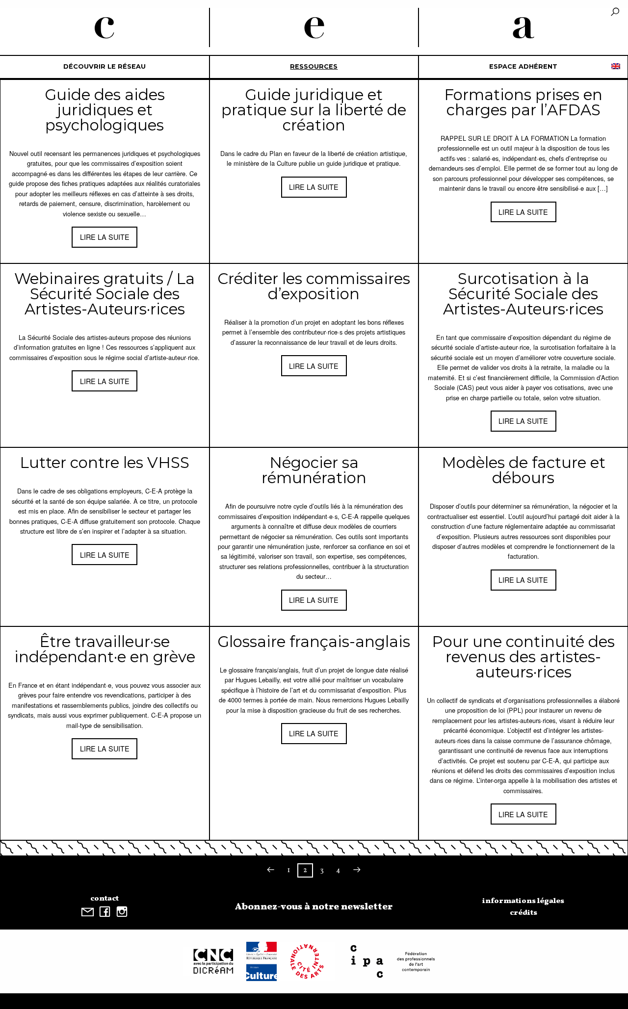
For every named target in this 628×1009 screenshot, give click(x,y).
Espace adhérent (523, 66)
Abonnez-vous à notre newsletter (313, 907)
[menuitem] (104, 67)
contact (104, 898)
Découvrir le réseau (104, 66)
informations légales (523, 901)
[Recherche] (615, 12)
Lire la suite (105, 237)
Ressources (314, 66)
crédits (523, 912)
